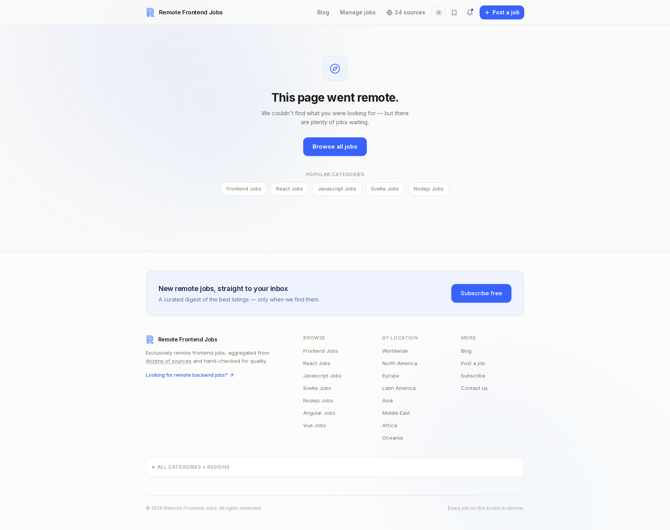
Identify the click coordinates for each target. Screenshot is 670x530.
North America (399, 363)
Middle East (396, 413)
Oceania (392, 438)
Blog (323, 12)
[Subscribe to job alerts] (470, 12)
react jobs (316, 363)
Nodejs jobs (429, 188)
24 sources (410, 12)
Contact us (474, 388)
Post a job (473, 363)
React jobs (289, 188)
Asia (387, 400)
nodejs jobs (318, 400)
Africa (389, 425)
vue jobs (314, 425)
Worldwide (395, 351)
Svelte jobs (385, 188)
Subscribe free (481, 293)
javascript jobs (322, 375)
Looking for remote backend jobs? (187, 375)
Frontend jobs (243, 188)
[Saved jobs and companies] (454, 12)
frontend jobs (320, 351)
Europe (390, 375)
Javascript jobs (337, 188)
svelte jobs (317, 388)
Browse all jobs (335, 146)
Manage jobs (358, 12)
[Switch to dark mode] (439, 12)
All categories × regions (193, 467)
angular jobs (319, 413)
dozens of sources (169, 361)
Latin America (399, 388)
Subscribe (473, 375)
